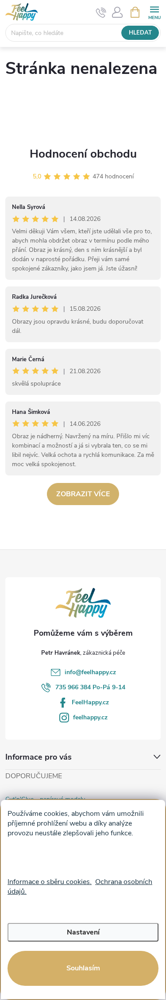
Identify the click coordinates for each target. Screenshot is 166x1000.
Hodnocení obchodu (83, 154)
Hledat (140, 33)
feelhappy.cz (90, 717)
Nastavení (83, 932)
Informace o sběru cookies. (50, 882)
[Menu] (154, 11)
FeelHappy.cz (90, 702)
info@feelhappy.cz (90, 672)
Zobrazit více (83, 494)
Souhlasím (83, 968)
